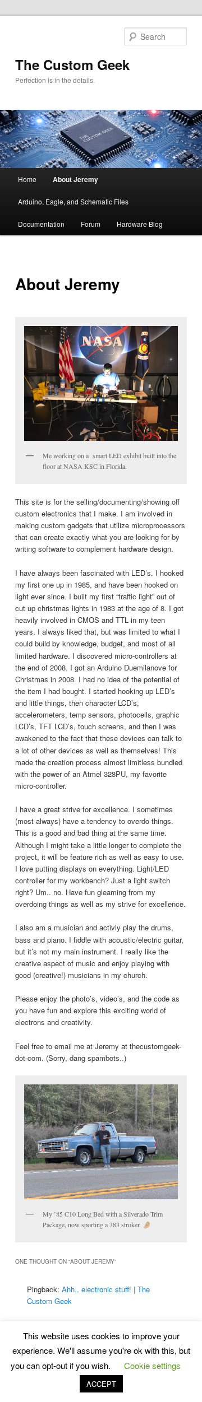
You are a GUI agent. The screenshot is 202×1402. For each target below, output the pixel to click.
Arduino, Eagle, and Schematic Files (73, 201)
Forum (90, 224)
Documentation (41, 224)
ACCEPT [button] (101, 1383)
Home (27, 179)
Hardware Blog (140, 224)
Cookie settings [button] (152, 1365)
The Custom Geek (72, 64)
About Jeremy (75, 179)
